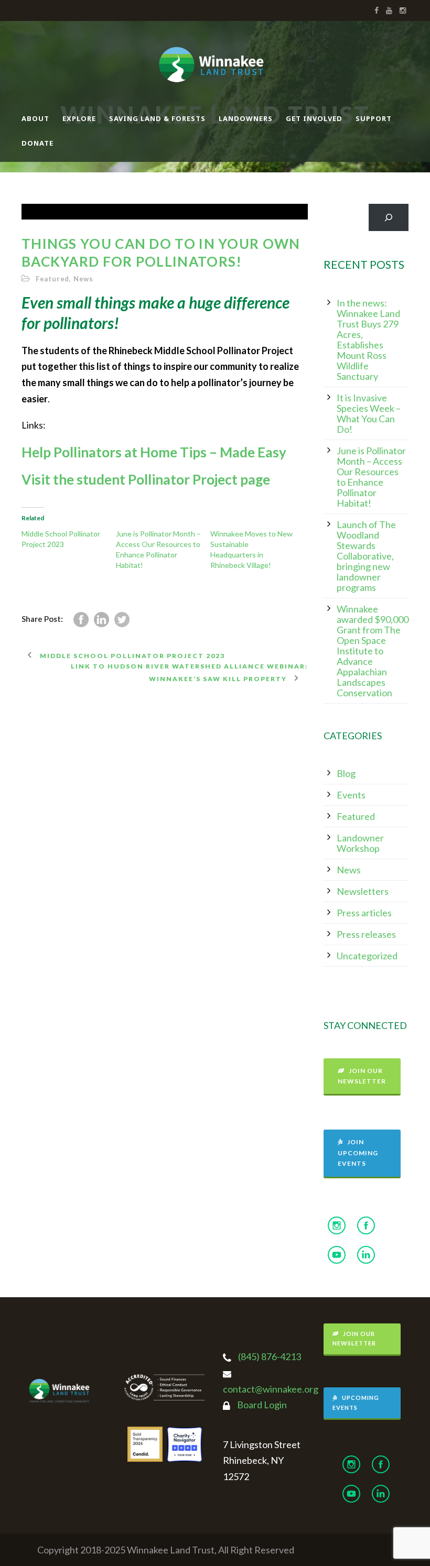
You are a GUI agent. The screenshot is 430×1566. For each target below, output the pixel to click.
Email (166, 1304)
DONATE (37, 143)
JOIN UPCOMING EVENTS (358, 1152)
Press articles (364, 912)
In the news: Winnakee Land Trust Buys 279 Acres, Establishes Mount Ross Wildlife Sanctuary (368, 339)
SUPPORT (374, 118)
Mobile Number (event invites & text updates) (220, 1412)
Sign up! (263, 1486)
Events (351, 795)
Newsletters (363, 891)
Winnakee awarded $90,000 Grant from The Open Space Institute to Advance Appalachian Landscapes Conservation (372, 650)
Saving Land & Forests (157, 118)
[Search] (388, 217)
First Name (173, 1339)
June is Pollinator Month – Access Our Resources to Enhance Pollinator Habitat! (371, 477)
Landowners (246, 118)
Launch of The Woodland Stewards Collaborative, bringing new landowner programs (366, 556)
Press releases (366, 934)
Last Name (173, 1375)
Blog (346, 773)
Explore (79, 118)
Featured (52, 279)
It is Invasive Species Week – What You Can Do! (369, 413)
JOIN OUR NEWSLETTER (362, 1076)
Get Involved (314, 118)
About (35, 118)
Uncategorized (367, 955)
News (83, 279)
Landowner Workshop (360, 843)
